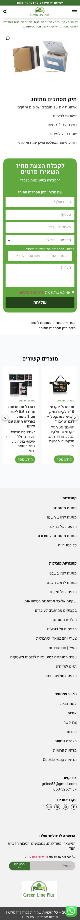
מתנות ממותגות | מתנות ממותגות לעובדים (27, 22)
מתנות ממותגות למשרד (62, 26)
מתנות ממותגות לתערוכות (56, 536)
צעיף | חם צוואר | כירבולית (56, 638)
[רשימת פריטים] (56, 807)
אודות (72, 713)
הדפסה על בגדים (63, 526)
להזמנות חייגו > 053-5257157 (40, 3)
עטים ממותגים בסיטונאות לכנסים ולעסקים (43, 657)
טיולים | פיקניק (65, 401)
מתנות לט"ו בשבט (63, 573)
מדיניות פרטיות (65, 750)
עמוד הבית (68, 703)
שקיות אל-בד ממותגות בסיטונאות (50, 601)
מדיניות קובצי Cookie (60, 759)
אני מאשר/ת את (44, 292)
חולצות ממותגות (64, 620)
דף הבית (73, 22)
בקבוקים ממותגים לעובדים (56, 610)
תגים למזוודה (66, 666)
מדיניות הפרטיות (31, 292)
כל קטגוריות (67, 545)
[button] (5, 11)
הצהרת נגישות (65, 741)
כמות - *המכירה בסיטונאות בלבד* (50, 249)
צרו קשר (70, 722)
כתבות (72, 732)
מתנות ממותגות (64, 508)
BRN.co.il (29, 917)
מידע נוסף (64, 459)
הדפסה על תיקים (63, 592)
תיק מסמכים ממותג (53, 328)
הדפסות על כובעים (62, 629)
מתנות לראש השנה (62, 517)
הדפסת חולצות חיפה (60, 676)
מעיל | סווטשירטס (63, 648)
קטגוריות (60, 22)
